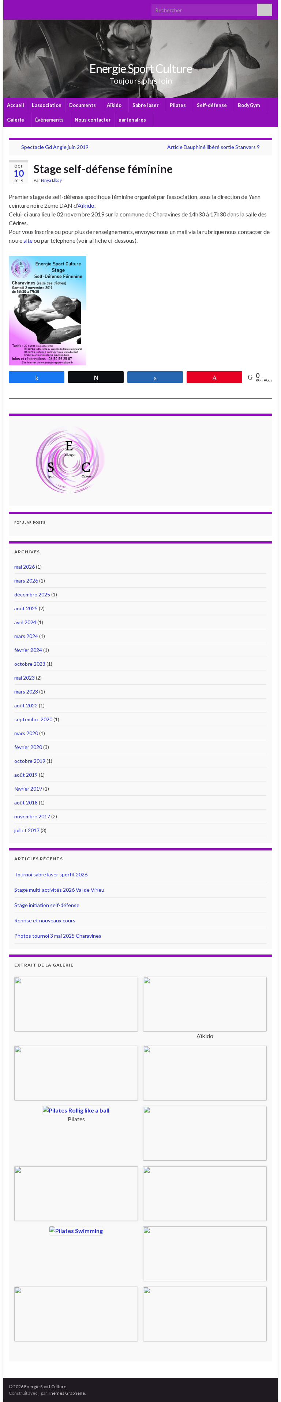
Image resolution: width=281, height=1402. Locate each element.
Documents (83, 105)
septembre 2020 (33, 719)
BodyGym (249, 105)
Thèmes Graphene (66, 1393)
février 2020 (28, 747)
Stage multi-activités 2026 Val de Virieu (59, 890)
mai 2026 (24, 567)
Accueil (15, 105)
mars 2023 (26, 691)
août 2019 (26, 775)
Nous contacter (93, 120)
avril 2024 (25, 622)
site (28, 240)
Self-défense (212, 105)
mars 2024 (26, 636)
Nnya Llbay (51, 180)
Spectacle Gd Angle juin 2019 (55, 147)
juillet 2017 (27, 830)
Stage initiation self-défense (46, 905)
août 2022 (26, 705)
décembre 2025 (32, 594)
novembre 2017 (32, 816)
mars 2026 (26, 580)
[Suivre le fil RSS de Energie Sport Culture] (12, 8)
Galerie (16, 120)
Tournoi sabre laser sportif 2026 (50, 874)
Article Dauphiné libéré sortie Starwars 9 (213, 147)
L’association (46, 105)
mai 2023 (24, 678)
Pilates (178, 105)
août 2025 (26, 608)
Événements (50, 120)
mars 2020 (26, 733)
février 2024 (28, 650)
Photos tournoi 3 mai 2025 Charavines (57, 936)
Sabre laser (146, 105)
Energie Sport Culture (140, 68)
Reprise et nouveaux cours (44, 920)
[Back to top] (264, 1385)
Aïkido (115, 105)
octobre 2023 (29, 664)
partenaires (133, 120)
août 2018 (26, 802)
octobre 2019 (29, 761)
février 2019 (28, 788)
